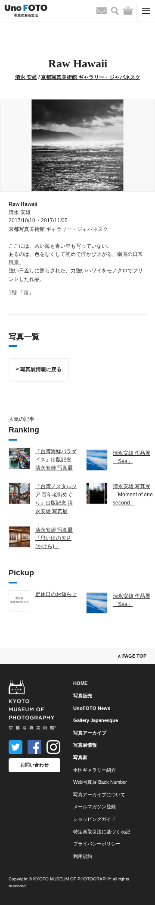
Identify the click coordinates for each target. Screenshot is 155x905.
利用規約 (82, 856)
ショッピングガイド (94, 819)
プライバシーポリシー (97, 843)
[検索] (115, 11)
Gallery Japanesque (95, 720)
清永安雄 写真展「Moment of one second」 (133, 494)
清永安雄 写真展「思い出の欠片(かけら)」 (54, 538)
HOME (80, 683)
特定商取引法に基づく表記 (101, 831)
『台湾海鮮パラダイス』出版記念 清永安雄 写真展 (56, 459)
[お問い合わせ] (101, 10)
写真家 (80, 757)
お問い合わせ (34, 764)
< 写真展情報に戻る (39, 369)
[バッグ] (128, 10)
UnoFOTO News (91, 708)
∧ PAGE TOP (132, 656)
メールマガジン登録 (94, 806)
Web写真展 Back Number (100, 782)
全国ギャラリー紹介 (94, 770)
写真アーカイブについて (99, 794)
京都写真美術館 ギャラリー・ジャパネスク (90, 77)
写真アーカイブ (89, 732)
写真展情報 (85, 744)
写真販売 (82, 695)
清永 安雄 (26, 77)
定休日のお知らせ (56, 594)
